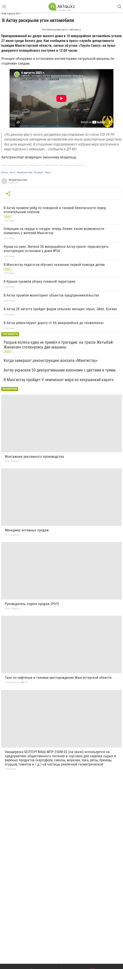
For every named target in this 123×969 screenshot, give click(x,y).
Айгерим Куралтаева (18, 180)
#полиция (38, 172)
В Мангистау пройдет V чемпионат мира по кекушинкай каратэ (59, 379)
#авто (48, 172)
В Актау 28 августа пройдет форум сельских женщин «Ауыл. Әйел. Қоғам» (60, 309)
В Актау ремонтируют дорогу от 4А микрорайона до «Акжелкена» (54, 323)
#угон (12, 172)
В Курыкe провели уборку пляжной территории (39, 281)
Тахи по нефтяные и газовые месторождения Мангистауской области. (58, 678)
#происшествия (24, 172)
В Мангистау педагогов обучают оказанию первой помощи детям (54, 265)
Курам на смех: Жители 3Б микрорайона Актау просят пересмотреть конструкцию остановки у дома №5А (56, 249)
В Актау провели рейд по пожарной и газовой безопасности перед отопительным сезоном (55, 210)
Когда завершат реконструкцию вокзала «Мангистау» (51, 360)
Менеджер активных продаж (27, 530)
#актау (4, 172)
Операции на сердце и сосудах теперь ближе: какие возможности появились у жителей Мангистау (54, 231)
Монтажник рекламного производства (34, 456)
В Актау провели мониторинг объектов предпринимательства (51, 295)
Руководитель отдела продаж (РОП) (32, 604)
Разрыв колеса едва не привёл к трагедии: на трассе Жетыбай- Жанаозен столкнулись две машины (59, 345)
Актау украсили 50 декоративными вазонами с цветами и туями (60, 370)
